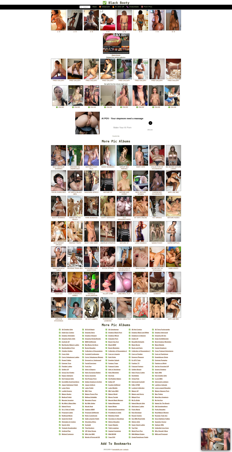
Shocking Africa (91, 192)
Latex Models (140, 243)
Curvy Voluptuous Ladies (70, 357)
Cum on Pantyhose (161, 354)
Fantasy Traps (75, 243)
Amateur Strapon (107, 243)
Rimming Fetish (113, 416)
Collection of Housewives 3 (124, 269)
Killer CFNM (108, 294)
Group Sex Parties (124, 168)
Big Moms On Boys (91, 345)
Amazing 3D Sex (160, 335)
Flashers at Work (160, 363)
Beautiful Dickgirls (138, 342)
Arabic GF (134, 339)
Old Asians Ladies (138, 406)
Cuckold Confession (92, 354)
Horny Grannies (90, 376)
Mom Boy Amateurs (161, 397)
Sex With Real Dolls (138, 419)
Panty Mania (136, 409)
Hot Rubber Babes (114, 379)
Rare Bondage (91, 218)
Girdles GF (65, 369)
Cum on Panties (137, 354)
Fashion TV (135, 363)
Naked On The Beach (75, 218)
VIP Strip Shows (90, 431)
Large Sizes (66, 388)
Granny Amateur (160, 369)
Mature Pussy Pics (91, 168)
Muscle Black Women (115, 400)
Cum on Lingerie (114, 354)
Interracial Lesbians (108, 320)
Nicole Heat (141, 319)
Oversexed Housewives (157, 193)
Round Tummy (137, 416)
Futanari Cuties (113, 366)
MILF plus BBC (113, 391)
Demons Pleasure (138, 357)
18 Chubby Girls (67, 329)
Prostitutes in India (114, 412)
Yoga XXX (58, 294)
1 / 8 (58, 32)
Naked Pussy (157, 243)
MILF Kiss (88, 391)
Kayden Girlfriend (114, 385)
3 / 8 (91, 32)
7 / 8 (157, 32)
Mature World (112, 394)
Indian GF (111, 382)
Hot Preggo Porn (173, 294)
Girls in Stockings (58, 320)
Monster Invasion (68, 400)
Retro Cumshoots (91, 416)
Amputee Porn (113, 339)
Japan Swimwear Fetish (70, 385)
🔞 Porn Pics (146, 7)
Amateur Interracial (161, 332)
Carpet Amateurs (160, 348)
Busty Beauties (90, 348)
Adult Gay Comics (68, 332)
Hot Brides (157, 218)
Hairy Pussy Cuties (138, 372)
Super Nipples (173, 243)
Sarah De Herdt (67, 419)
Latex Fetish (89, 388)
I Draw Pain (135, 379)
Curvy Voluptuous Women (94, 357)
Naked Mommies (107, 167)
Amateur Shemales (68, 335)
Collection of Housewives (157, 168)
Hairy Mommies (113, 372)
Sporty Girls (66, 425)
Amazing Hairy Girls (68, 339)
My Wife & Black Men (75, 193)
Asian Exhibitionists (162, 339)
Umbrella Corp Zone (162, 428)
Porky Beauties (124, 319)
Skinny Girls (136, 422)
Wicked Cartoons (68, 434)
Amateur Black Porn (115, 332)
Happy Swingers (108, 218)
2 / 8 (74, 32)
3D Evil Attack (108, 268)
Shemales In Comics (69, 422)
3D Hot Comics (91, 319)
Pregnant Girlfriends (92, 412)
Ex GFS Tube (136, 360)
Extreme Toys (66, 363)
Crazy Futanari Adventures (164, 351)
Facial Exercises (59, 192)
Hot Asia (157, 319)
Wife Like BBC (173, 192)
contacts (125, 449)
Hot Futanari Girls (68, 379)
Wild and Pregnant (161, 434)
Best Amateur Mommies (58, 168)
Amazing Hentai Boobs (93, 339)
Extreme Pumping (161, 360)
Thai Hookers (89, 428)
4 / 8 (107, 32)
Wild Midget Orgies (59, 244)
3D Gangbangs (113, 329)
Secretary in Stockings (157, 269)
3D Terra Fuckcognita (162, 329)
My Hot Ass (159, 400)
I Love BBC (159, 379)
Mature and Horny (124, 193)
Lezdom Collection (138, 388)
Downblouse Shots (161, 357)
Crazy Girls (65, 354)
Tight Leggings (113, 428)
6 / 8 (140, 32)
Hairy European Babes (75, 294)
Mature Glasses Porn (162, 391)
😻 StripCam (104, 7)
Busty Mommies (58, 218)
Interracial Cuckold (138, 382)
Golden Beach (136, 369)
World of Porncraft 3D (92, 437)
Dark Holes (173, 268)
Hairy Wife (140, 167)
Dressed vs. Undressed (75, 168)
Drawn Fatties (66, 360)
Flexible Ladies (67, 366)
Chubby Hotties (67, 351)
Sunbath (157, 294)
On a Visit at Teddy (68, 409)
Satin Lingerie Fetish (92, 419)
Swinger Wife (159, 425)
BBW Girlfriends (75, 319)
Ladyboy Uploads (161, 385)
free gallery (58, 80)
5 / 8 (124, 32)
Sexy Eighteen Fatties (162, 419)
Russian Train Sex (75, 268)
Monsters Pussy (90, 400)
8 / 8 (173, 32)
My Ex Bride (136, 400)
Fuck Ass (88, 366)
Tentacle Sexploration (91, 294)
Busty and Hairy (91, 243)
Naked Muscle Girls (59, 269)
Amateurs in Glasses (138, 335)
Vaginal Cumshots (114, 431)
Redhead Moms (67, 416)
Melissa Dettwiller (91, 397)
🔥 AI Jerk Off (118, 7)
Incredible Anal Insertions (91, 269)
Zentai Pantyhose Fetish (140, 437)
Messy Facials (113, 397)
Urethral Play (124, 294)
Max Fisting (140, 268)
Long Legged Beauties (163, 388)
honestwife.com (117, 449)
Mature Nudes (173, 218)
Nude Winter (112, 406)
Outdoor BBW (90, 409)
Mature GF (107, 192)
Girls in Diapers (90, 369)
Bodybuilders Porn (68, 348)
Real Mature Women (140, 193)
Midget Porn (136, 397)
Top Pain (135, 428)
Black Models (159, 345)
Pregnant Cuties (67, 412)
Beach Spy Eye (113, 342)
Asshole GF (66, 342)
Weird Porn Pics (137, 431)
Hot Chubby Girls (161, 376)
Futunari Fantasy (137, 366)
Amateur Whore (113, 335)
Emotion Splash (113, 360)
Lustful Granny (67, 391)
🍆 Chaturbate (132, 7)
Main (95, 7)
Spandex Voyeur (160, 422)
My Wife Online (140, 218)
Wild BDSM (112, 434)
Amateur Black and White (140, 332)
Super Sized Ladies (138, 425)
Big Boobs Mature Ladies (173, 168)
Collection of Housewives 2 (117, 351)
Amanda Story (90, 332)
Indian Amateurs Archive (93, 382)
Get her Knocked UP (162, 366)
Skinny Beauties (114, 422)
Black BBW (112, 345)
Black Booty (116, 55)
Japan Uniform (90, 385)
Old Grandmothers (124, 218)
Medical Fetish (67, 397)
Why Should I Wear (161, 431)
